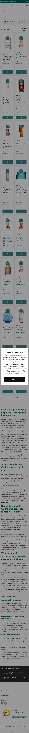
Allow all (14, 379)
